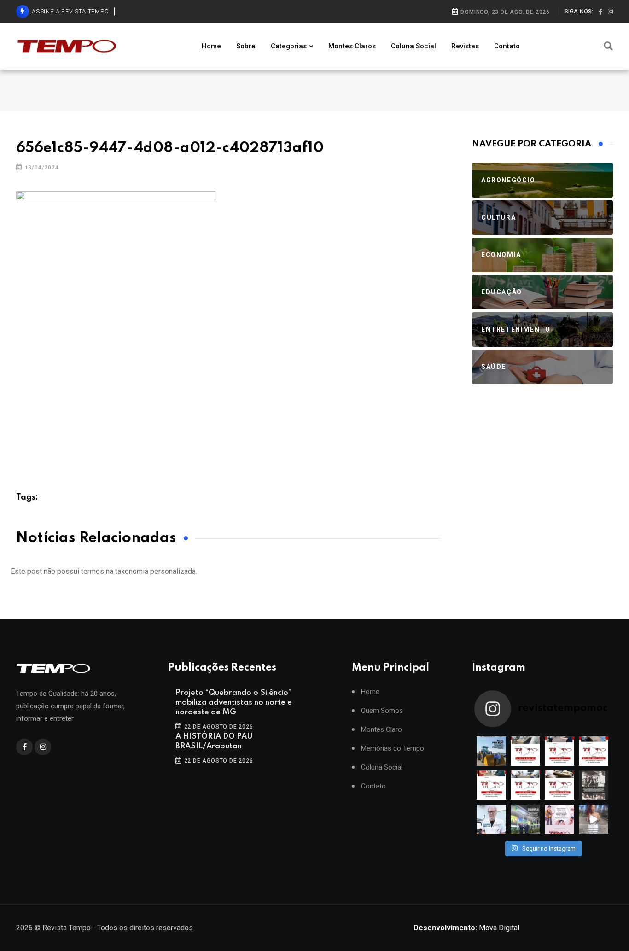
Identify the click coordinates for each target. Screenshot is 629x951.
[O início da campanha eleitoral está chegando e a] (593, 751)
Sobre (246, 46)
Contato (507, 46)
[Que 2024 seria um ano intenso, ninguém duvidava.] (525, 819)
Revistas (465, 46)
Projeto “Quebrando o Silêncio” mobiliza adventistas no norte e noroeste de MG (233, 702)
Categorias (289, 46)
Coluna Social (413, 46)
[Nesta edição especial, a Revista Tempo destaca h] (491, 751)
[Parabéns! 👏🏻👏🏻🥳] (559, 819)
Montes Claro (381, 729)
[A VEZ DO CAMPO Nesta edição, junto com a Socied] (593, 785)
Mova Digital (466, 927)
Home (211, 46)
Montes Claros (352, 46)
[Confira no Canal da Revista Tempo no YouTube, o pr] (559, 785)
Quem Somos (382, 710)
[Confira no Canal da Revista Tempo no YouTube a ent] (525, 751)
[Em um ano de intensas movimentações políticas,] (491, 819)
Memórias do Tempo (392, 748)
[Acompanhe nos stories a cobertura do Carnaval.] (593, 819)
